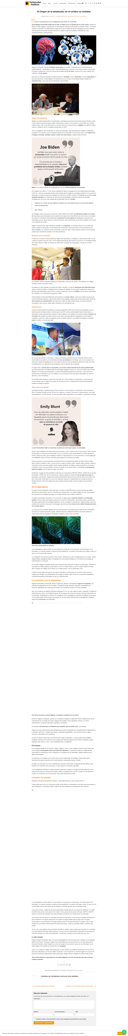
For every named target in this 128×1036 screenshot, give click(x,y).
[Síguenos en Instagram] (90, 3)
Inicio (44, 3)
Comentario (37, 998)
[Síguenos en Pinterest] (96, 3)
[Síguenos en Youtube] (100, 3)
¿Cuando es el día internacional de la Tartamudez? (79, 986)
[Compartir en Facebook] (58, 965)
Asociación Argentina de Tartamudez (44, 986)
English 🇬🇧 (80, 3)
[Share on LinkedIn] (69, 965)
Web (77, 1011)
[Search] (86, 3)
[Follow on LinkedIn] (98, 3)
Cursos (55, 3)
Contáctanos (71, 3)
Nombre (36, 1011)
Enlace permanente (78, 970)
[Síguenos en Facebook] (88, 3)
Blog (49, 3)
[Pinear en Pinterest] (67, 965)
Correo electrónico (60, 1011)
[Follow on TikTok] (92, 3)
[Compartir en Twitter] (61, 965)
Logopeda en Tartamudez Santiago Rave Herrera (73, 16)
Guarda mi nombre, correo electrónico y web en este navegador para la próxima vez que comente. (61, 1019)
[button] (124, 1032)
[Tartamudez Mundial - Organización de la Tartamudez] (33, 3)
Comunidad (62, 3)
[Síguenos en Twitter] (94, 3)
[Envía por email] (64, 965)
